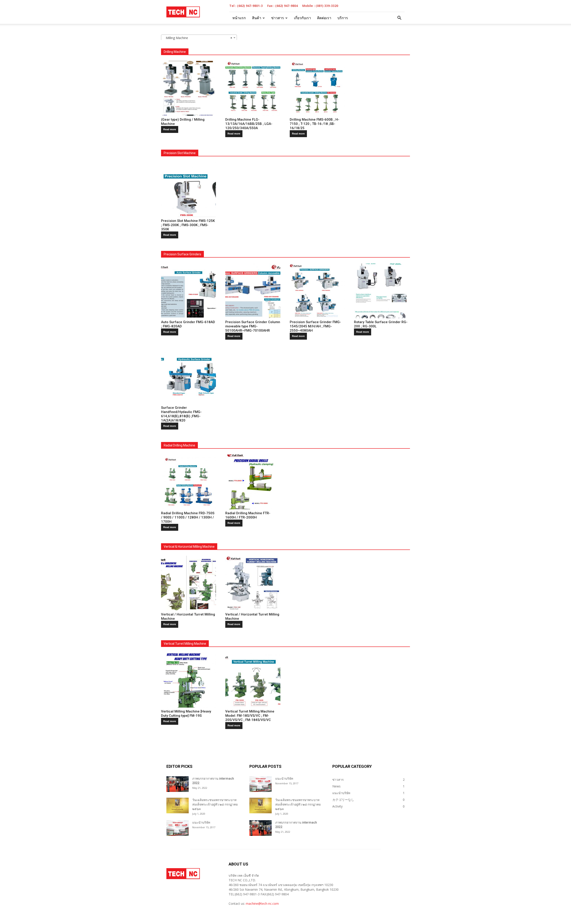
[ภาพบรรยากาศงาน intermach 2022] (177, 784)
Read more (169, 129)
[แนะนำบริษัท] (177, 828)
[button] (399, 18)
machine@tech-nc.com (262, 903)
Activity (337, 806)
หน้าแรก (239, 18)
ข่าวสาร (277, 18)
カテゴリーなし (343, 799)
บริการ (342, 18)
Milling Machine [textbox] (197, 38)
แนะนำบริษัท (201, 822)
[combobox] (199, 38)
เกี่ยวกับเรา (302, 18)
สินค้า (256, 18)
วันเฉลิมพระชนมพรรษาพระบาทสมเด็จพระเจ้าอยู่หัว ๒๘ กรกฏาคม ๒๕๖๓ (215, 804)
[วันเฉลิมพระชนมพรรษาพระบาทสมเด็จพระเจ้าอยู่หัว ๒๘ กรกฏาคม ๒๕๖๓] (177, 805)
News (336, 786)
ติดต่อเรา (324, 18)
